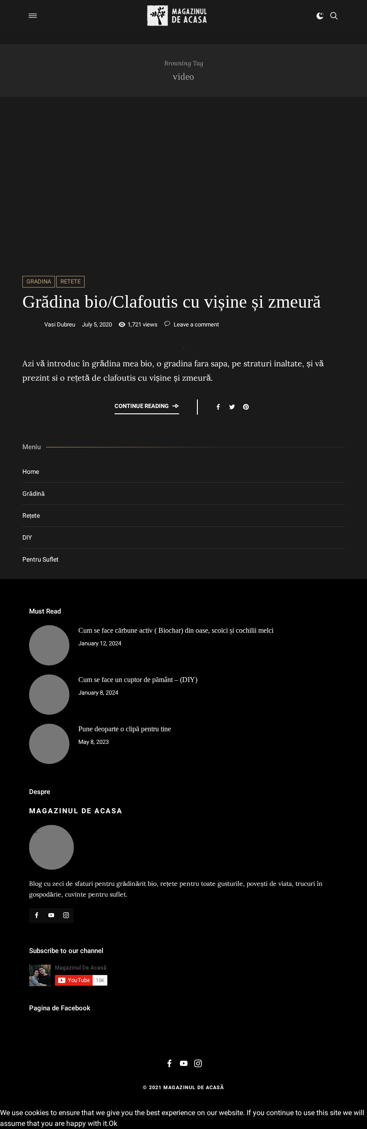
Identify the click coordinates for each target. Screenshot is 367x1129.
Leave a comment (195, 324)
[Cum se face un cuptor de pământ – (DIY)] (49, 694)
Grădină (33, 493)
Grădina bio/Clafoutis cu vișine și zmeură (171, 302)
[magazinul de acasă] (177, 15)
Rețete (31, 515)
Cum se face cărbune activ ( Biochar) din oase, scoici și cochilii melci (175, 630)
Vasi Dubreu (59, 324)
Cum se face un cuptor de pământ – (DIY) (137, 679)
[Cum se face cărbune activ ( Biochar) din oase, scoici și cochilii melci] (49, 645)
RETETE (70, 281)
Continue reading (142, 406)
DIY (27, 537)
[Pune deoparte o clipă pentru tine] (49, 744)
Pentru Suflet (40, 559)
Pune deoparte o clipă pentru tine (124, 729)
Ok (113, 1123)
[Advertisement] (183, 186)
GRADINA (38, 281)
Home (30, 471)
